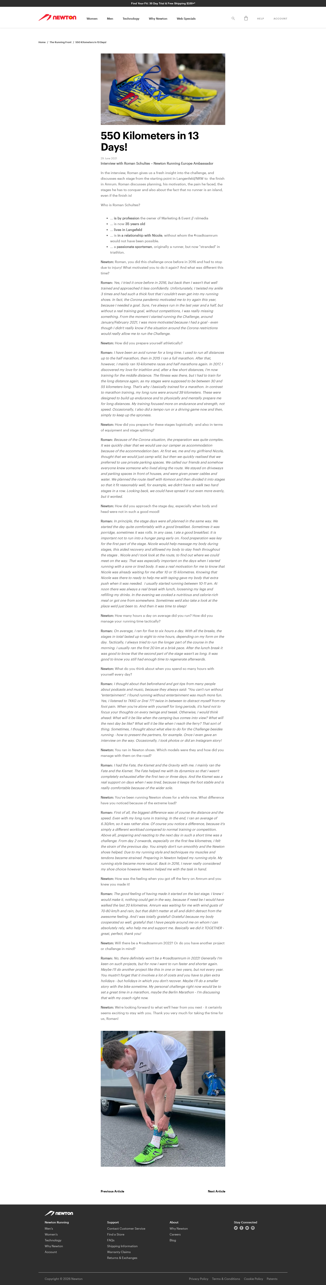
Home (42, 42)
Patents (272, 1278)
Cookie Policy (253, 1278)
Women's (51, 1234)
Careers (175, 1234)
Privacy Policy (198, 1278)
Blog (173, 1240)
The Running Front (61, 42)
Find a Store (115, 1234)
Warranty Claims (119, 1252)
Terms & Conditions (226, 1278)
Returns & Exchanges (122, 1257)
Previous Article (112, 1191)
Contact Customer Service (126, 1228)
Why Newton (158, 18)
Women (92, 18)
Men (110, 18)
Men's (49, 1228)
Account (281, 18)
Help (260, 18)
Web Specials (186, 18)
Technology (131, 18)
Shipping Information (122, 1246)
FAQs (111, 1240)
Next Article (216, 1191)
